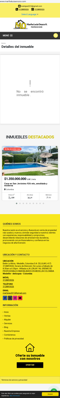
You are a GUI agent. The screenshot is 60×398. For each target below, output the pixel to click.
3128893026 (24, 9)
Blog (6, 327)
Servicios (8, 323)
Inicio (3, 43)
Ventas (7, 316)
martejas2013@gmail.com (14, 293)
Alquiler (7, 320)
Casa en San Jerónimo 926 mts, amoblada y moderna (25, 184)
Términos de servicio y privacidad (14, 380)
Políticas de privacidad (14, 339)
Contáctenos (9, 335)
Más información (15, 395)
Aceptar (50, 394)
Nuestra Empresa (12, 331)
